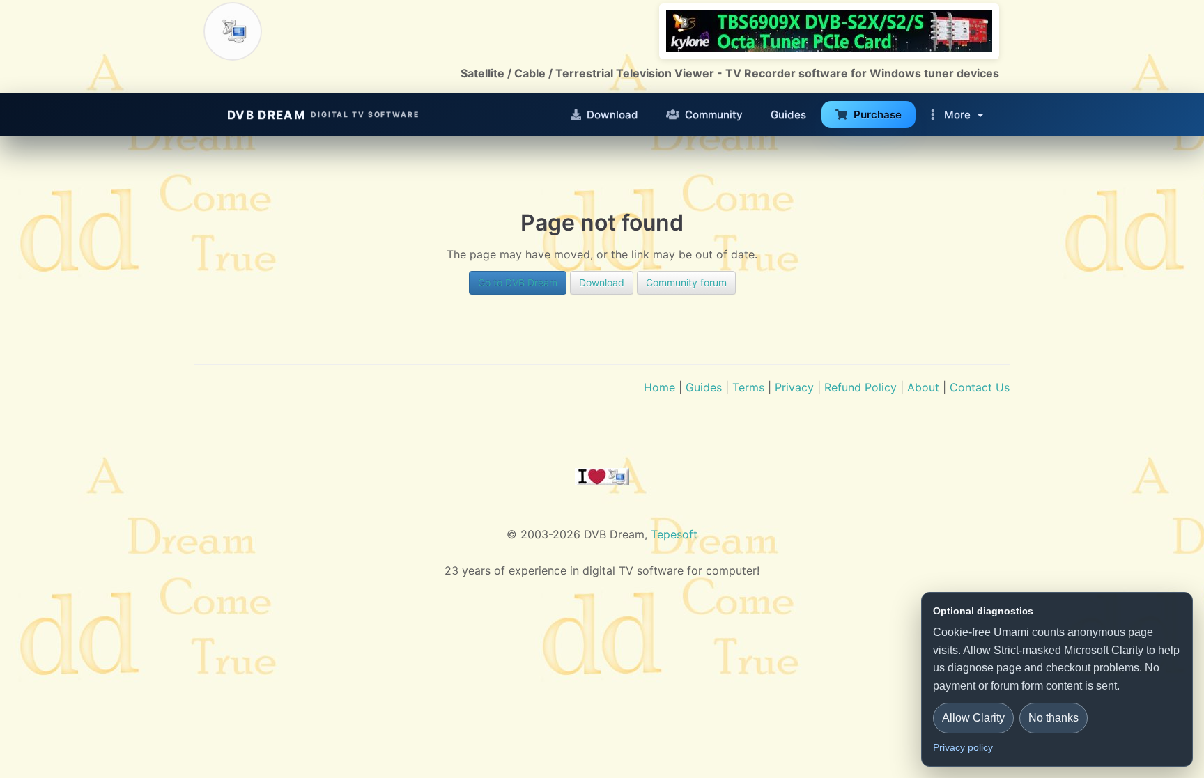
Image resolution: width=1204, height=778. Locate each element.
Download (612, 114)
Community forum (686, 282)
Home (659, 387)
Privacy (794, 387)
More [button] (957, 114)
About (923, 387)
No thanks (1053, 718)
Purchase (878, 114)
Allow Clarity (973, 718)
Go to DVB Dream (517, 282)
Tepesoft (674, 534)
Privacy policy (963, 747)
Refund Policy (860, 387)
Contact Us (980, 387)
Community (714, 114)
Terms (748, 387)
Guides (788, 114)
